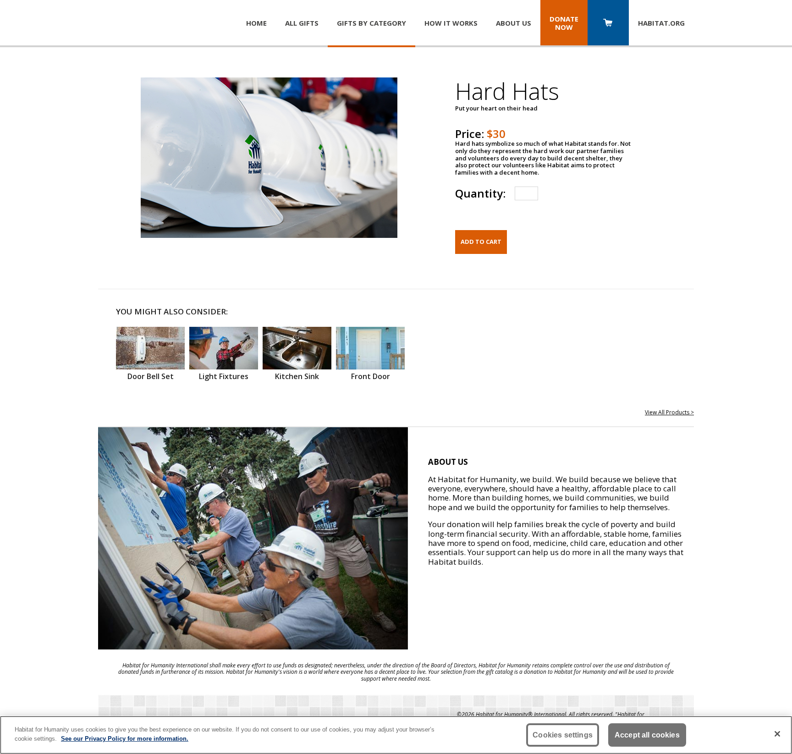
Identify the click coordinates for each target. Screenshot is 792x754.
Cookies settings (563, 735)
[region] (396, 735)
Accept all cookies (647, 735)
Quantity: (480, 193)
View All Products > (669, 412)
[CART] (608, 23)
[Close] (777, 734)
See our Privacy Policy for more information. (124, 738)
